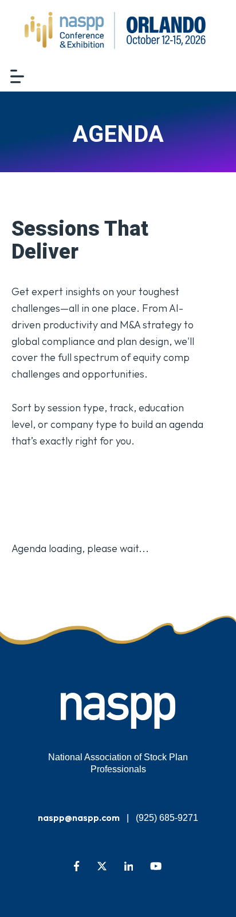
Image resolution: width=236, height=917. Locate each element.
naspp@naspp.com (79, 817)
